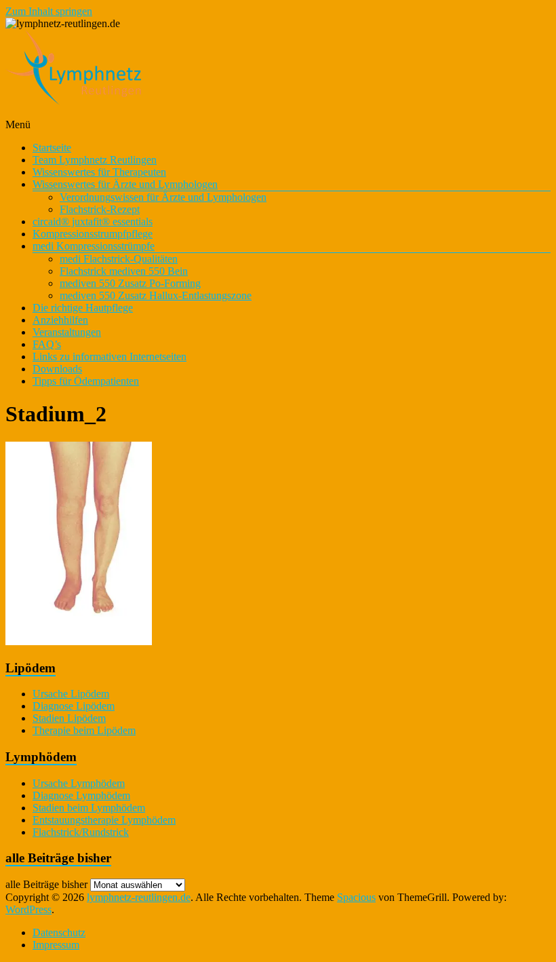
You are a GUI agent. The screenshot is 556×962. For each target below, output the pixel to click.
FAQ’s (47, 344)
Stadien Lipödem (69, 718)
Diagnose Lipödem (74, 706)
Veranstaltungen (67, 332)
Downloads (57, 368)
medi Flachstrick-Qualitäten (119, 259)
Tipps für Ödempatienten (86, 381)
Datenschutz (59, 932)
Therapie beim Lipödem (84, 730)
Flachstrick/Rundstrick (81, 832)
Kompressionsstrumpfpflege (93, 233)
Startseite (52, 147)
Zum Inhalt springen (48, 11)
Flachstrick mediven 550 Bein (124, 271)
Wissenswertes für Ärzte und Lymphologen (125, 184)
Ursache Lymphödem (79, 783)
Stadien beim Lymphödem (89, 807)
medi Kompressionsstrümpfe (94, 246)
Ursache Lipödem (71, 693)
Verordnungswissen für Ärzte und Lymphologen (163, 197)
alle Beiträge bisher (46, 884)
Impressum (56, 944)
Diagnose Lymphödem (81, 795)
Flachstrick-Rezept (100, 209)
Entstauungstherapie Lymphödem (104, 820)
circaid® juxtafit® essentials (93, 221)
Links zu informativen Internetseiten (109, 356)
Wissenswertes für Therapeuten (99, 172)
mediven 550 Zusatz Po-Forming (130, 283)
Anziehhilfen (60, 320)
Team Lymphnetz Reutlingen (95, 160)
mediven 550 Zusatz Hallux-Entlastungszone (156, 295)
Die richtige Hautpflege (83, 307)
